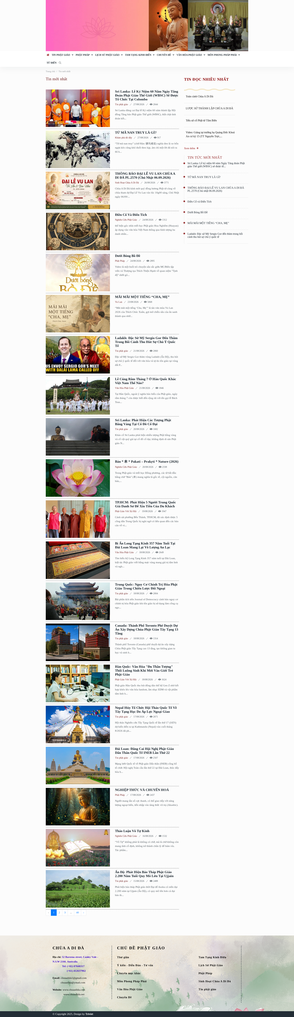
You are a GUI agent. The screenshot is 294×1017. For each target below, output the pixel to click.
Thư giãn (123, 957)
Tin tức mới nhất (204, 157)
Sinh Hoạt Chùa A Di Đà (127, 182)
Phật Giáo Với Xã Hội (125, 511)
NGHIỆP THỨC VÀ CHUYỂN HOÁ (142, 790)
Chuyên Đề (164, 55)
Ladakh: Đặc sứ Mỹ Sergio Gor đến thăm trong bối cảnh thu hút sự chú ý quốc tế (146, 342)
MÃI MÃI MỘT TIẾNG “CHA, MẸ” (142, 297)
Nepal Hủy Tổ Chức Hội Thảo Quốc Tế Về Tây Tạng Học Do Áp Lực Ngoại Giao (146, 709)
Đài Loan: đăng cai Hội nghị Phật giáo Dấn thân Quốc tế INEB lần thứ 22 (144, 750)
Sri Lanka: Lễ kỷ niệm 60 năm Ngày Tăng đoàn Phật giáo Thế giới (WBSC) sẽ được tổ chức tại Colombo (146, 95)
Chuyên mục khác (129, 973)
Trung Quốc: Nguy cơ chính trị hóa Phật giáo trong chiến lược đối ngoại (146, 586)
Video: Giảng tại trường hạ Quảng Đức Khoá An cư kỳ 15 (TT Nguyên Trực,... (210, 134)
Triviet (89, 1014)
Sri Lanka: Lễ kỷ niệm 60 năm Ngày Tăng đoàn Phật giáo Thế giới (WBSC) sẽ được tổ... (216, 165)
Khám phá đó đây (123, 137)
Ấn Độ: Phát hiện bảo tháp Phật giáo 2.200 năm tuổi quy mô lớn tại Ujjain (144, 874)
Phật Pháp (83, 55)
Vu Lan (118, 302)
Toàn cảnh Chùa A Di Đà (199, 96)
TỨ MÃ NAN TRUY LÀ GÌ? (136, 132)
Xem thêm (189, 148)
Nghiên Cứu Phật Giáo (126, 220)
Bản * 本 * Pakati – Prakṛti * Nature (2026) (146, 461)
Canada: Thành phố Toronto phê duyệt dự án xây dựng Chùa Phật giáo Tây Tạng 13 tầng (146, 629)
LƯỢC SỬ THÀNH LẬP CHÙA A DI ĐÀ (209, 108)
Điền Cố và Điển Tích (131, 214)
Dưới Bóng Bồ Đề (127, 256)
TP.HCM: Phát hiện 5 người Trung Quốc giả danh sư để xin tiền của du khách (145, 504)
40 (77, 912)
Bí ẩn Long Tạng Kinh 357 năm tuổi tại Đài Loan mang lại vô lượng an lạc (145, 545)
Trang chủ (50, 71)
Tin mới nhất (64, 71)
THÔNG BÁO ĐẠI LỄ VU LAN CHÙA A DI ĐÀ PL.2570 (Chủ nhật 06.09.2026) (145, 175)
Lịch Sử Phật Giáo (107, 55)
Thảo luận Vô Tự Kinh (132, 831)
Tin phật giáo (61, 55)
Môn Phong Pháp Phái (222, 55)
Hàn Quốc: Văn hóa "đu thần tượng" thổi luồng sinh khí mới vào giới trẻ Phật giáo (144, 670)
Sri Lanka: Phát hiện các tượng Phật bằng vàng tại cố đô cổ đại (143, 422)
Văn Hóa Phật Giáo (189, 55)
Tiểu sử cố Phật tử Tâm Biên (201, 120)
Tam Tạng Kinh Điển (138, 55)
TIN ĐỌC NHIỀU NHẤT (206, 79)
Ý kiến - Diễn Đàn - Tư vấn (135, 965)
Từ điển (51, 63)
